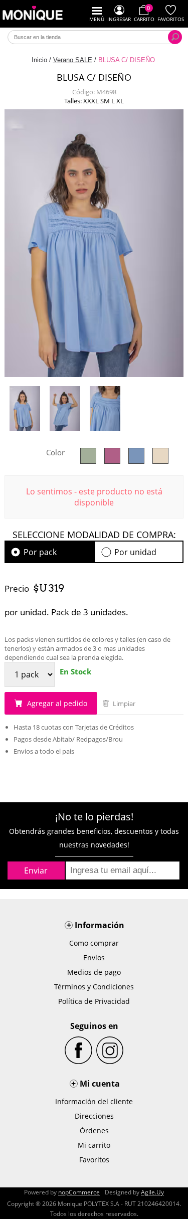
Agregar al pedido (56, 703)
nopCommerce (79, 1192)
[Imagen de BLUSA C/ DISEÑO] (25, 408)
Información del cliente (94, 1101)
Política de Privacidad (94, 1001)
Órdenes (94, 1130)
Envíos (94, 957)
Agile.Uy (152, 1192)
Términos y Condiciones (94, 986)
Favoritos (94, 1159)
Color (55, 452)
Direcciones (94, 1116)
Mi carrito (94, 1145)
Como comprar (94, 943)
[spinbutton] (30, 674)
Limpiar (123, 703)
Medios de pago (94, 972)
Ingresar (119, 19)
